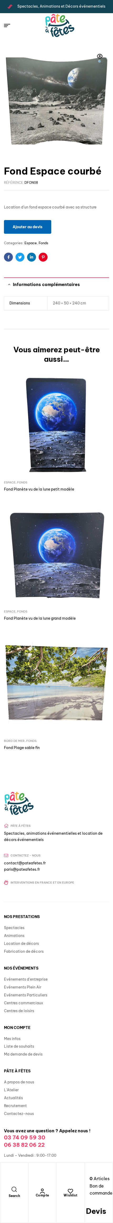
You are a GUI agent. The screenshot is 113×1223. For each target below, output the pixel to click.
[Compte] (42, 1191)
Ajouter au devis (28, 227)
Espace (30, 243)
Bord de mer (14, 741)
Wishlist (70, 1195)
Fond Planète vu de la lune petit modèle (39, 489)
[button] (100, 59)
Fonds (43, 243)
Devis (96, 1211)
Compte (42, 1195)
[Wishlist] (70, 1191)
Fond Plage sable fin (22, 747)
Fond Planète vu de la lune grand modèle (40, 618)
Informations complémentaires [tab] (46, 284)
